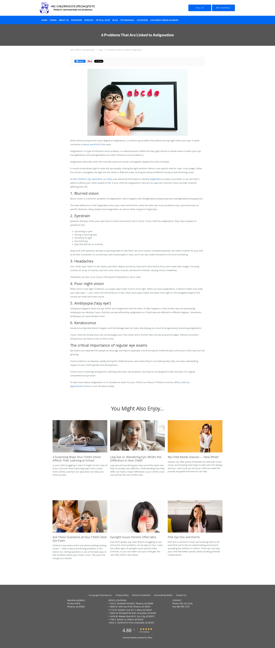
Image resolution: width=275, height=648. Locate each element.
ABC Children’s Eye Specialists (87, 179)
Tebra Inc (108, 595)
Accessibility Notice (163, 595)
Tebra (150, 637)
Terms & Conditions (141, 595)
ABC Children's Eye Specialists (82, 49)
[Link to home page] (63, 8)
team (109, 179)
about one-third (91, 144)
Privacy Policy (122, 595)
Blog (101, 49)
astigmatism (156, 179)
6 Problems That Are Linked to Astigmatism (124, 49)
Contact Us (181, 595)
